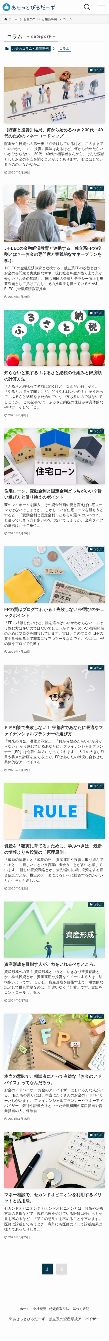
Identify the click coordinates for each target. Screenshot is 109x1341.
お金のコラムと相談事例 (30, 48)
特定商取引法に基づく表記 (69, 1309)
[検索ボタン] (87, 7)
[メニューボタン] (101, 7)
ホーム (25, 1309)
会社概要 (39, 1309)
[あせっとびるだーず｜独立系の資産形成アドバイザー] (28, 7)
